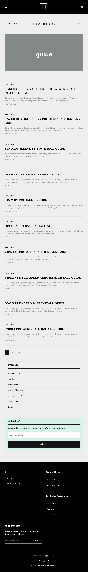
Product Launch (13, 401)
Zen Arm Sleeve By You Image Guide (35, 148)
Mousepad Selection (16, 396)
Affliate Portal (50, 509)
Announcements (14, 373)
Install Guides (9, 84)
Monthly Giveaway (15, 390)
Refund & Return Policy (53, 485)
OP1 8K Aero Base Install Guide (30, 226)
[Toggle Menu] (6, 7)
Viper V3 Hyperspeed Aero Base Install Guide (43, 277)
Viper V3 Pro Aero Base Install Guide (36, 251)
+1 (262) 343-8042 (13, 484)
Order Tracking (50, 479)
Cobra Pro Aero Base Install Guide (34, 329)
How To (11, 379)
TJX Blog (44, 24)
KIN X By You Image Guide (26, 200)
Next (19, 352)
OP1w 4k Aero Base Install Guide (32, 174)
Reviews (11, 407)
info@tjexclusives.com (15, 479)
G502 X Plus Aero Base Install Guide (34, 303)
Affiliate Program (51, 503)
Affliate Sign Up (51, 515)
